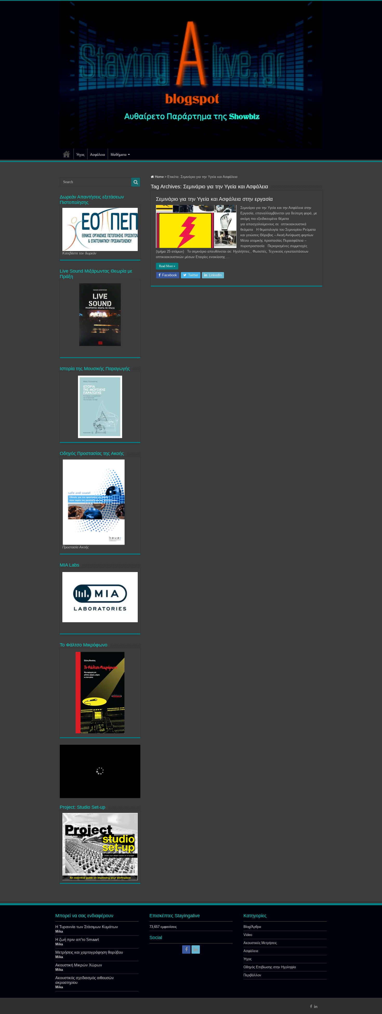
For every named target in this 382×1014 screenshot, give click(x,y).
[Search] (135, 182)
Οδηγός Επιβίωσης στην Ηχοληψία (269, 967)
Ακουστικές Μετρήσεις (260, 943)
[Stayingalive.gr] (191, 75)
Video (247, 935)
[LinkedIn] (196, 949)
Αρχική (66, 154)
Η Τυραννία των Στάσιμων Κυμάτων (86, 927)
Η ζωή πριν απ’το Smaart (77, 939)
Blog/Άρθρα (252, 927)
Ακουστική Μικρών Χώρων (78, 965)
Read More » (167, 266)
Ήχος (80, 155)
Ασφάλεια (97, 155)
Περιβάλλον (252, 975)
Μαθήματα (119, 155)
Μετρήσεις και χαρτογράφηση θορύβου (89, 952)
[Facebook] (186, 949)
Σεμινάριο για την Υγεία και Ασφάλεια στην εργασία (214, 199)
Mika (59, 931)
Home (159, 177)
